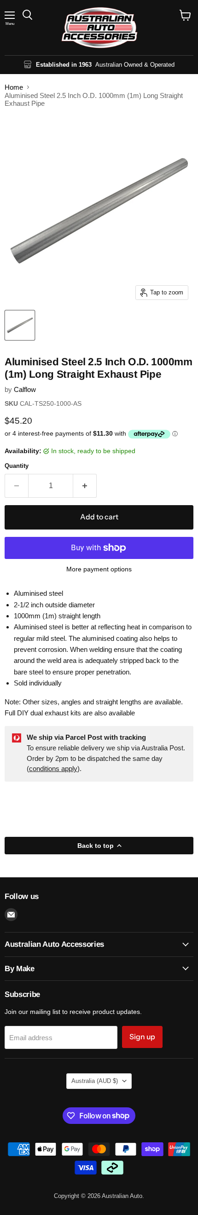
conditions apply (53, 768)
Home (14, 87)
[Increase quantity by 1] (85, 486)
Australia (94, 1080)
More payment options (99, 569)
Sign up (142, 1036)
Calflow (25, 389)
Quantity (17, 465)
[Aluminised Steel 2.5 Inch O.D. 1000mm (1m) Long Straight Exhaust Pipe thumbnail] (20, 325)
